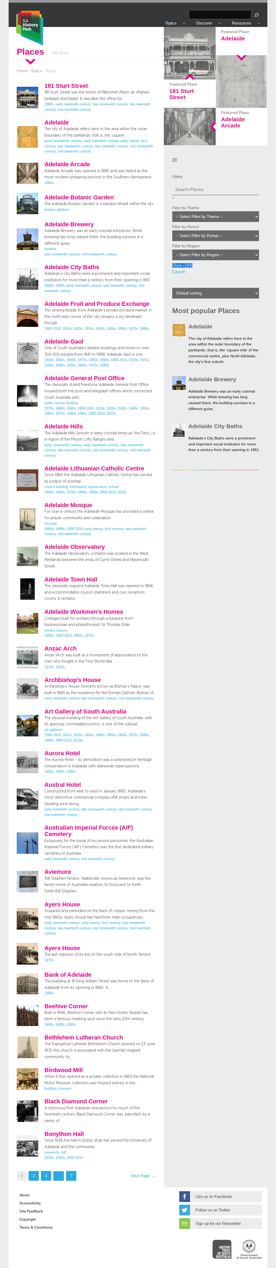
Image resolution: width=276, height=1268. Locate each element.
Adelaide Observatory (74, 547)
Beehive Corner (66, 1006)
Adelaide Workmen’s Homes (83, 612)
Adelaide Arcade (67, 164)
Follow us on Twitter (212, 1210)
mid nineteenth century (99, 254)
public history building (61, 403)
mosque (50, 523)
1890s (104, 360)
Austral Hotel (62, 785)
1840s (49, 360)
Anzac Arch (60, 648)
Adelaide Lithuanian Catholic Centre (94, 468)
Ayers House (62, 904)
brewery (50, 249)
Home (22, 71)
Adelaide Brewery (69, 224)
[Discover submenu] (219, 23)
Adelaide (56, 122)
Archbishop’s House (72, 680)
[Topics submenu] (184, 23)
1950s (111, 329)
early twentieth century (73, 104)
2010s (111, 413)
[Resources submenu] (258, 23)
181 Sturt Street (66, 86)
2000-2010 (97, 413)
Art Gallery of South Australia (85, 711)
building (50, 1088)
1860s (49, 285)
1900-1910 (52, 329)
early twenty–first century (104, 529)
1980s (144, 329)
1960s (122, 329)
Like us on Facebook (213, 1196)
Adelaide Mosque (68, 505)
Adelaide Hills (63, 426)
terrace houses (56, 630)
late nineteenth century (110, 104)
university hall (55, 1152)
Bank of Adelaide (67, 975)
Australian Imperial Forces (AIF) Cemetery (88, 830)
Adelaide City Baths (71, 267)
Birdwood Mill (63, 1070)
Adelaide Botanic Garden (79, 197)
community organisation (88, 487)
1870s (82, 360)
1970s (133, 329)
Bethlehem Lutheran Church (83, 1037)
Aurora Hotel (62, 753)
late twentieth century (111, 146)
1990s (82, 413)
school (113, 487)
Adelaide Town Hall (70, 579)
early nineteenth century (63, 141)
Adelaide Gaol (63, 341)
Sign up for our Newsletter (218, 1223)
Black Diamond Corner (76, 1101)
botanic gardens (56, 210)
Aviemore (57, 872)
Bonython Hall (64, 1134)
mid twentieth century (74, 110)
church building (56, 487)
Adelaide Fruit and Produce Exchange (96, 304)
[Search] (256, 15)
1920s (78, 329)
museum (64, 1088)
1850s (60, 360)
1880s (49, 104)
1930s (89, 329)
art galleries (53, 730)
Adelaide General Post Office (84, 378)
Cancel (178, 272)
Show (182, 265)
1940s (100, 329)
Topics (36, 71)
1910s (67, 329)
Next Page (143, 1176)
